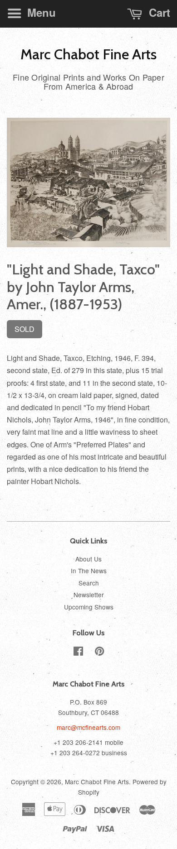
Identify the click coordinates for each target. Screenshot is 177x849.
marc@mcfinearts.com (88, 727)
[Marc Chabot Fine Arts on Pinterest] (99, 652)
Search (89, 582)
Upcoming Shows (88, 606)
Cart (158, 12)
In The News (89, 570)
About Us (88, 558)
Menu (40, 12)
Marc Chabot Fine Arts (88, 54)
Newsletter (89, 594)
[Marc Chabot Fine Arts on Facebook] (78, 652)
